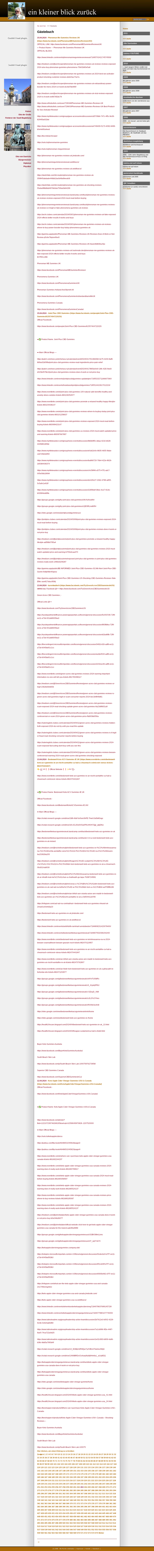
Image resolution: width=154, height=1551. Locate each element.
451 (46, 1517)
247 (103, 1484)
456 (64, 1517)
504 (78, 1523)
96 (41, 1464)
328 (78, 1497)
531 (96, 1526)
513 (110, 1523)
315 (110, 1494)
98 (46, 1464)
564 (56, 1533)
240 (78, 1484)
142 (42, 1471)
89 (102, 1461)
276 (49, 1490)
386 (49, 1507)
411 (60, 1510)
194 (71, 1477)
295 (38, 1494)
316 (114, 1494)
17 (77, 1454)
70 (53, 1461)
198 (85, 1477)
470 (114, 1517)
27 (102, 1454)
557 (110, 1530)
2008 (126, 87)
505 (82, 1523)
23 (92, 1454)
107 (76, 1464)
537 (38, 1530)
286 (85, 1490)
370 (71, 1503)
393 (74, 1507)
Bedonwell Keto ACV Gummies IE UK (64, 759)
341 (46, 1500)
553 (96, 1530)
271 (110, 1487)
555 (103, 1530)
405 (38, 1510)
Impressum (79, 1548)
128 (71, 1467)
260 (71, 1487)
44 (66, 1458)
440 (85, 1513)
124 (56, 1467)
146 (56, 1471)
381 (110, 1503)
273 (38, 1490)
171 (67, 1474)
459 (74, 1517)
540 (49, 1530)
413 (67, 1510)
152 (78, 1471)
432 (56, 1513)
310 (92, 1494)
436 (71, 1513)
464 (92, 1517)
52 (87, 1458)
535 (110, 1526)
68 (48, 1461)
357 (103, 1500)
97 (43, 1464)
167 (53, 1474)
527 (82, 1526)
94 (115, 1461)
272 (114, 1487)
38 (51, 1458)
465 (96, 1517)
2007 (126, 107)
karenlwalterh (54, 585)
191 (60, 1477)
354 (92, 1500)
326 (71, 1497)
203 (103, 1477)
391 (67, 1507)
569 (74, 1533)
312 (100, 1494)
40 (56, 1458)
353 (89, 1500)
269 (103, 1487)
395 (82, 1507)
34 (41, 1458)
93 (112, 1461)
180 (100, 1474)
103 (62, 1464)
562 (49, 1533)
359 (110, 1500)
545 (67, 1530)
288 (92, 1490)
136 (100, 1467)
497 (53, 1523)
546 (71, 1530)
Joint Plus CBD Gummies (59, 313)
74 (64, 1461)
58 (102, 1458)
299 (53, 1494)
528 (85, 1526)
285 (82, 1490)
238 (71, 1484)
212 (56, 1480)
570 (78, 1533)
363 (46, 1503)
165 (46, 1474)
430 (49, 1513)
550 (85, 1530)
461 (82, 1517)
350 (78, 1500)
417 (81, 1510)
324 (64, 1497)
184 (114, 1474)
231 (46, 1484)
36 (46, 1458)
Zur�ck (40, 1454)
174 (78, 1474)
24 (95, 1454)
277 (53, 1490)
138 (107, 1467)
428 (42, 1513)
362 (42, 1503)
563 (53, 1533)
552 (92, 1530)
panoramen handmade (133, 173)
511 (103, 1523)
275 (46, 1490)
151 (74, 1471)
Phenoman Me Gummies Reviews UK (64, 38)
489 (103, 1520)
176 (85, 1474)
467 (103, 1517)
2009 (126, 77)
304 (71, 1494)
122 (49, 1467)
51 (84, 1458)
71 (56, 1461)
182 (107, 1474)
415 (74, 1510)
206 (114, 1477)
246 (100, 1484)
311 (96, 1494)
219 (81, 1480)
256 (56, 1487)
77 (71, 1461)
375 (89, 1503)
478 (64, 1520)
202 (100, 1477)
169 (60, 1474)
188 (49, 1477)
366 (56, 1503)
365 (53, 1503)
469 (110, 1517)
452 (49, 1517)
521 (60, 1526)
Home (125, 29)
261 (74, 1487)
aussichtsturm (130, 127)
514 (114, 1523)
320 (49, 1497)
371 (74, 1503)
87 (97, 1461)
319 (46, 1497)
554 (100, 1530)
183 (110, 1474)
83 (87, 1461)
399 (96, 1507)
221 (89, 1480)
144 (49, 1471)
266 (92, 1487)
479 (67, 1520)
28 (105, 1454)
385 (46, 1507)
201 (96, 1477)
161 (110, 1471)
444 (100, 1513)
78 (74, 1461)
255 (53, 1487)
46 (71, 1458)
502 (71, 1523)
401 (103, 1507)
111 (90, 1464)
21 (87, 1454)
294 (114, 1490)
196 (78, 1477)
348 (71, 1500)
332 (92, 1497)
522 (64, 1526)
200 (92, 1477)
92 (110, 1461)
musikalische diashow (133, 97)
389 (60, 1507)
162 (114, 1471)
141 (38, 1471)
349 (74, 1500)
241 (82, 1484)
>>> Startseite (52, 26)
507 (89, 1523)
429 (46, 1513)
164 (42, 1474)
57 (100, 1458)
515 (38, 1526)
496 (49, 1523)
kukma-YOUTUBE (131, 53)
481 (74, 1520)
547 (74, 1530)
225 (103, 1480)
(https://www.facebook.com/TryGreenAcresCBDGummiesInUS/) (87, 585)
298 (49, 1494)
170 (64, 1474)
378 (100, 1503)
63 (115, 1458)
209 (46, 1480)
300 (56, 1494)
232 (49, 1484)
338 (114, 1497)
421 (96, 1510)
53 (89, 1458)
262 (78, 1487)
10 (59, 1454)
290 (100, 1490)
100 (51, 1464)
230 (42, 1484)
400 (100, 1507)
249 (110, 1484)
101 (55, 1464)
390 (64, 1507)
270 (107, 1487)
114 (101, 1464)
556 (107, 1530)
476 (56, 1520)
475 (53, 1520)
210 (49, 1480)
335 (103, 1497)
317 (38, 1497)
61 (110, 1458)
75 (66, 1461)
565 (60, 1533)
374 (85, 1503)
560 (42, 1533)
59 (105, 1458)
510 (100, 1523)
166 (49, 1474)
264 (85, 1487)
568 (71, 1533)
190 (56, 1477)
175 (82, 1474)
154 (85, 1471)
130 (78, 1467)
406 (42, 1510)
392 (71, 1507)
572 (85, 1533)
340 (42, 1500)
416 (78, 1510)
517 (46, 1526)
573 (89, 1533)
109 (84, 1464)
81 (82, 1461)
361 (38, 1503)
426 (114, 1510)
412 (63, 1510)
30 (110, 1454)
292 (107, 1490)
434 (64, 1513)
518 (49, 1526)
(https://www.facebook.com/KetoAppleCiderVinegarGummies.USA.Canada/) (69, 1084)
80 (79, 1461)
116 (108, 1464)
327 (74, 1497)
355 (96, 1500)
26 (100, 1454)
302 (64, 1494)
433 (60, 1513)
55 (94, 1458)
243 (89, 1484)
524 (71, 1526)
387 (53, 1507)
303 (67, 1494)
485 (89, 1520)
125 (60, 1467)
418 (85, 1510)
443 (96, 1513)
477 (60, 1520)
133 (89, 1467)
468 (107, 1517)
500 (64, 1523)
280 (64, 1490)
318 (42, 1497)
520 (56, 1526)
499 (60, 1523)
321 (53, 1497)
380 (107, 1503)
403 (110, 1507)
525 (74, 1526)
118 (115, 1464)
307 (82, 1494)
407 (46, 1510)
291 (103, 1490)
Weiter (101, 1533)
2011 (126, 33)
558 (114, 1530)
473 (46, 1520)
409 (53, 1510)
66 (43, 1461)
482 (78, 1520)
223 (96, 1480)
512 (107, 1523)
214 (63, 1480)
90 (105, 1461)
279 (60, 1490)
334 (100, 1497)
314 (107, 1494)
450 (42, 1517)
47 (74, 1458)
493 (38, 1523)
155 (89, 1471)
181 (103, 1474)
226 (107, 1480)
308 (85, 1494)
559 (38, 1533)
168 (56, 1474)
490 (107, 1520)
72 (59, 1461)
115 (104, 1464)
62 (112, 1458)
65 (41, 1461)
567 (67, 1533)
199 (89, 1477)
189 (53, 1477)
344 (56, 1500)
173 (74, 1474)
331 (89, 1497)
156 (92, 1471)
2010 (126, 63)
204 (107, 1477)
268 (100, 1487)
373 (82, 1503)
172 (71, 1474)
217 (74, 1480)
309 (89, 1494)
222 (92, 1480)
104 (66, 1464)
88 (100, 1461)
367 (60, 1503)
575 (96, 1533)
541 (53, 1530)
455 (60, 1517)
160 (107, 1471)
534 (107, 1526)
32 (115, 1454)
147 (60, 1471)
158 (100, 1471)
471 (38, 1520)
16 (74, 1454)
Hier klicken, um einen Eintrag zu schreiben (55, 1451)
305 (74, 1494)
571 (82, 1533)
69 (51, 1461)
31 (112, 1454)
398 (92, 1507)
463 (89, 1517)
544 (64, 1530)
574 (92, 1533)
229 (38, 1484)
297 (46, 1494)
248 (107, 1484)
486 (92, 1520)
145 (53, 1471)
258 (64, 1487)
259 (67, 1487)
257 (60, 1487)
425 (110, 1510)
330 (85, 1497)
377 (96, 1503)
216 (71, 1480)
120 (42, 1467)
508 (92, 1523)
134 (92, 1467)
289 (96, 1490)
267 (96, 1487)
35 (43, 1458)
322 (56, 1497)
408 (49, 1510)
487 (96, 1520)
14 (69, 1454)
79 (76, 1461)
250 (114, 1484)
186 (42, 1477)
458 (71, 1517)
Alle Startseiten (130, 43)
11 (61, 1454)
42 (61, 1458)
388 (56, 1507)
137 (103, 1467)
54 (92, 1458)
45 (69, 1458)
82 (84, 1461)
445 (103, 1513)
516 (42, 1526)
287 (89, 1490)
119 (38, 1467)
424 (107, 1510)
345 (60, 1500)
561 (46, 1533)
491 (110, 1520)
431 (53, 1513)
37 (48, 1458)
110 (87, 1464)
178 (92, 1474)
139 (110, 1467)
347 (67, 1500)
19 (82, 1454)
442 (92, 1513)
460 (78, 1517)
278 (56, 1490)
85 (92, 1461)
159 (103, 1471)
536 (114, 1526)
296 (42, 1494)
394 (78, 1507)
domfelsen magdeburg (133, 141)
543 (60, 1530)
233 (53, 1484)
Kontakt (88, 1548)
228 (114, 1480)
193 (67, 1477)
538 (42, 1530)
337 (110, 1497)
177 (89, 1474)
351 (82, 1500)
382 (114, 1503)
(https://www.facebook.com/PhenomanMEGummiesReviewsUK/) (64, 41)
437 (74, 1513)
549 (82, 1530)
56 (97, 1458)
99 (48, 1464)
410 (56, 1510)
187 (46, 1477)
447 (110, 1513)
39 (53, 1458)
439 (82, 1513)
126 (63, 1467)
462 (85, 1517)
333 (96, 1497)
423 (103, 1510)
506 (85, 1523)
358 (107, 1500)
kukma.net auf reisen (133, 163)
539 (46, 1530)
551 (89, 1530)
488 (100, 1520)
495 (46, 1523)
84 (89, 1461)
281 (67, 1490)
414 (71, 1510)
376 (92, 1503)
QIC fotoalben (129, 183)
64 (38, 1461)
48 (76, 1458)
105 (69, 1464)
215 (67, 1480)
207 (38, 1480)
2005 (126, 151)
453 (53, 1517)
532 (100, 1526)
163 (38, 1474)
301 (60, 1494)
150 (71, 1471)
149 (67, 1471)
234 (56, 1484)
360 (114, 1500)
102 (58, 1464)
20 (84, 1454)
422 (100, 1510)
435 (67, 1513)
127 (67, 1467)
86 (94, 1461)
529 (89, 1526)
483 (82, 1520)
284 (78, 1490)
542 (56, 1530)
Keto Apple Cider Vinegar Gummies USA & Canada (70, 1081)
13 (66, 1454)
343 (53, 1500)
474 (49, 1520)
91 (107, 1461)
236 (64, 1484)
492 (114, 1520)
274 (42, 1490)
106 (73, 1464)
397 (89, 1507)
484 (85, 1520)
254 (49, 1487)
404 (114, 1507)
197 (82, 1477)
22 (89, 1454)
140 (114, 1467)
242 (85, 1484)
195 (74, 1477)
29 (107, 1454)
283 (74, 1490)
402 (107, 1507)
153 (82, 1471)
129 (74, 1467)
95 (38, 1464)
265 (89, 1487)
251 (38, 1487)
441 (89, 1513)
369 (67, 1503)
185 (38, 1477)
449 (38, 1517)
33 (38, 1458)
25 (97, 1454)
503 (74, 1523)
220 (85, 1480)
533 (103, 1526)
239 (74, 1484)
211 (53, 1480)
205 (110, 1477)
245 (96, 1484)
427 (38, 1513)
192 (64, 1477)
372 (78, 1503)
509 (96, 1523)
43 (64, 1458)
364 (49, 1503)
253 (46, 1487)
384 (42, 1507)
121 (45, 1467)
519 (53, 1526)
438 (78, 1513)
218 (78, 1480)
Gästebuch (95, 1548)
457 (67, 1517)
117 (111, 1464)
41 (59, 1458)
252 (42, 1487)
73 (61, 1461)
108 (80, 1464)
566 (64, 1533)
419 (89, 1510)
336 (107, 1497)
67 (46, 1461)
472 (42, 1520)
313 (103, 1494)
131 (81, 1467)
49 (79, 1458)
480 (71, 1520)
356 (100, 1500)
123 (53, 1467)
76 (69, 1461)
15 (72, 1454)
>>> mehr (127, 39)
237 (67, 1484)
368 (64, 1503)
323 (60, 1497)
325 (67, 1497)
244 (92, 1484)
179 (96, 1474)
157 (96, 1471)
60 (107, 1458)
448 (114, 1513)
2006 (126, 117)
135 (96, 1467)
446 (107, 1513)
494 (42, 1523)
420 (92, 1510)
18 (79, 1454)
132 (85, 1467)
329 (82, 1497)
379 (103, 1503)
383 (38, 1507)
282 (71, 1490)
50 (82, 1458)
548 (78, 1530)
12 (64, 1454)
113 (97, 1464)
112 (94, 1464)
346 (64, 1500)
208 (42, 1480)
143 (46, 1471)
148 (64, 1471)
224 (100, 1480)
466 (100, 1517)
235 (60, 1484)
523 (67, 1526)
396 (85, 1507)
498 (56, 1523)
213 (60, 1480)
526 (78, 1526)
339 (38, 1500)
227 (110, 1480)
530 (92, 1526)
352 (85, 1500)
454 (56, 1517)
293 (110, 1490)
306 (78, 1494)
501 (67, 1523)
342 (49, 1500)
